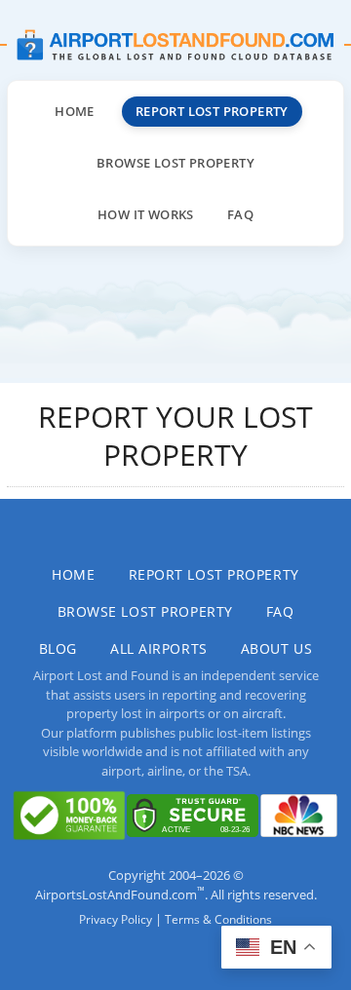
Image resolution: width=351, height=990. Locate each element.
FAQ (240, 214)
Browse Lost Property (175, 162)
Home (75, 111)
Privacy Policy (115, 919)
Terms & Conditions (218, 919)
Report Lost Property (212, 111)
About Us (276, 648)
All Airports (159, 648)
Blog (58, 648)
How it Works (146, 214)
